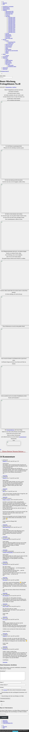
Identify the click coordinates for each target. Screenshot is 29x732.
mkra (4, 491)
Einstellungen (15, 731)
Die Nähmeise (6, 595)
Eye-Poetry (7, 37)
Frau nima (5, 580)
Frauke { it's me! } (7, 499)
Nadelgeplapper (6, 7)
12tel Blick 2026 (11, 17)
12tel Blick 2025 (11, 18)
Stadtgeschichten (9, 60)
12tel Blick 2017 (11, 28)
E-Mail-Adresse (4, 684)
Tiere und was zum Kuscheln (11, 50)
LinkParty (5, 10)
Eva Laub (5, 619)
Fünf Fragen (10, 65)
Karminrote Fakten (12, 66)
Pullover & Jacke (9, 44)
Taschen (7, 55)
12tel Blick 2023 (11, 21)
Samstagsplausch (6, 8)
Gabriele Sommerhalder (8, 552)
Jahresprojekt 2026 (9, 11)
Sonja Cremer (6, 606)
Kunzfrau (5, 649)
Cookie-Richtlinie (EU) (8, 723)
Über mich (7, 64)
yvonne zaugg (6, 539)
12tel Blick (7, 16)
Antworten (5, 475)
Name (1, 682)
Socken (7, 40)
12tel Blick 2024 (11, 19)
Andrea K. (5, 636)
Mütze (6, 48)
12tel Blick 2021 (11, 23)
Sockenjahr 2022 (9, 13)
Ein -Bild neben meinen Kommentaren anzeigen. (14, 689)
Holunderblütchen (10, 430)
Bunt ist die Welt (8, 38)
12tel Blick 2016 (11, 29)
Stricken (4, 39)
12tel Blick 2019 (11, 26)
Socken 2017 (11, 43)
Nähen (4, 54)
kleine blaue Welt (6, 527)
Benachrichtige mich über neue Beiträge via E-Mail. (13, 696)
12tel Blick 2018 (11, 27)
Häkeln (6, 51)
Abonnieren (4, 717)
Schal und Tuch (8, 45)
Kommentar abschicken (5, 698)
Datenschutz (5, 67)
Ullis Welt (5, 564)
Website (1, 687)
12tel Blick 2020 (11, 24)
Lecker (6, 59)
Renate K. (5, 461)
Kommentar (3, 671)
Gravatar (5, 689)
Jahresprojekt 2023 (9, 12)
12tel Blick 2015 (11, 31)
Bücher (6, 53)
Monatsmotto (8, 34)
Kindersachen (8, 49)
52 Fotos (7, 33)
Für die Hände (8, 46)
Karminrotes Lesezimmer (8, 6)
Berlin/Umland (8, 62)
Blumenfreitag (8, 35)
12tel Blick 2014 (11, 32)
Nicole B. (5, 478)
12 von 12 (7, 15)
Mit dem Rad (8, 61)
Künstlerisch (5, 56)
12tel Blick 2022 (11, 22)
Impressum (5, 69)
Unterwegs (5, 57)
